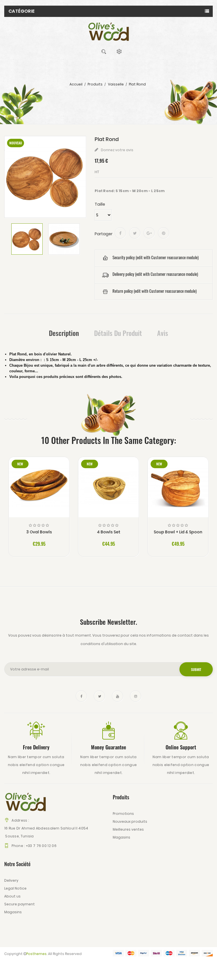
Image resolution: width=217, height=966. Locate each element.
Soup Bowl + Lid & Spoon (178, 532)
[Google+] (149, 233)
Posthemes (36, 953)
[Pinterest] (163, 233)
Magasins (121, 837)
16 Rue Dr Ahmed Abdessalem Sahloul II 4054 (46, 828)
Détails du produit (118, 333)
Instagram (135, 696)
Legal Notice (15, 888)
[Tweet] (134, 233)
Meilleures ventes (128, 829)
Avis (162, 333)
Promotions (123, 813)
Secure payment (19, 904)
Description (64, 333)
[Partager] (120, 233)
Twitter (99, 696)
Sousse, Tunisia (19, 836)
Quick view (39, 490)
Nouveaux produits (130, 821)
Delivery (11, 880)
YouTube (117, 696)
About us (12, 896)
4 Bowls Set (108, 532)
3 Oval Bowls (39, 532)
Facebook (81, 696)
